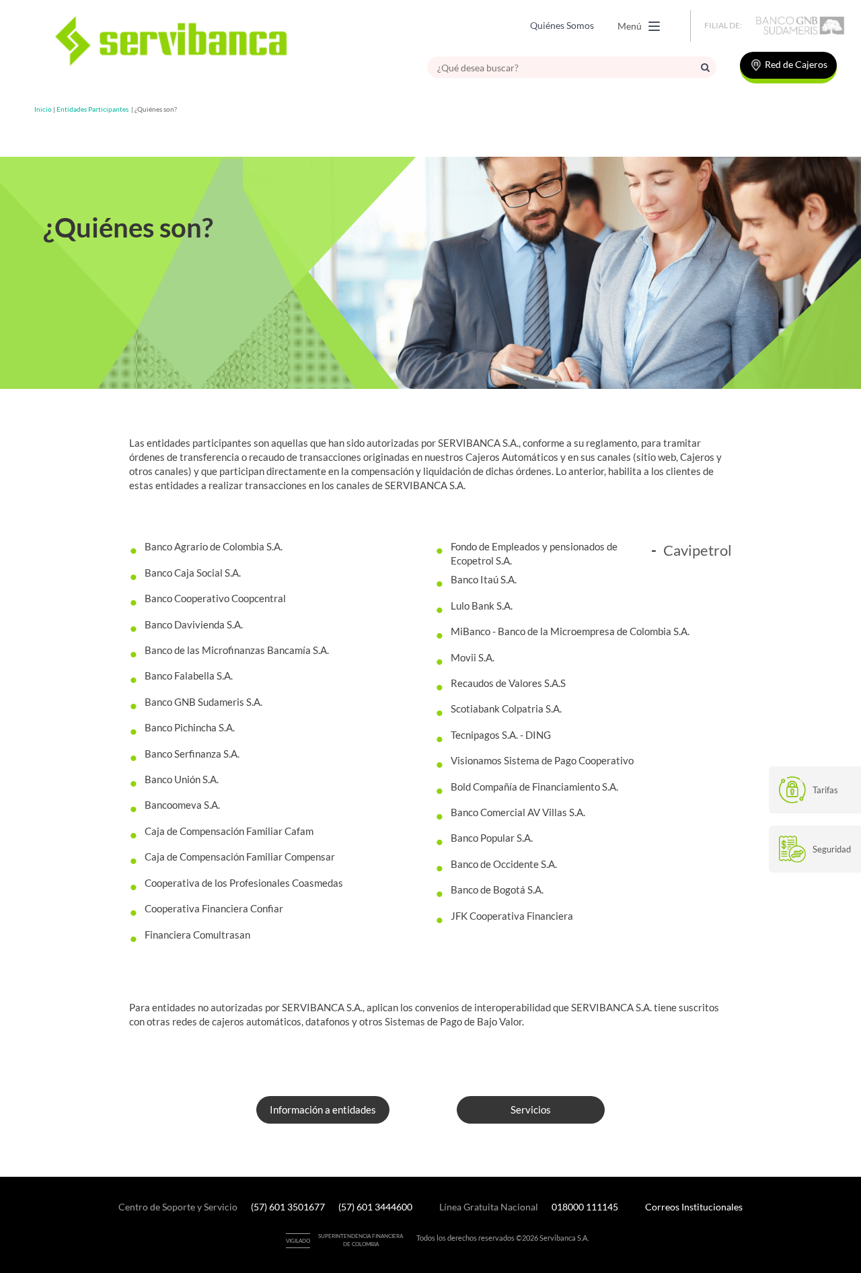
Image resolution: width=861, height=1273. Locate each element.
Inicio (43, 109)
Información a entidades (323, 1109)
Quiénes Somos (562, 25)
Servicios (531, 1109)
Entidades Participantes (92, 109)
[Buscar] (705, 67)
